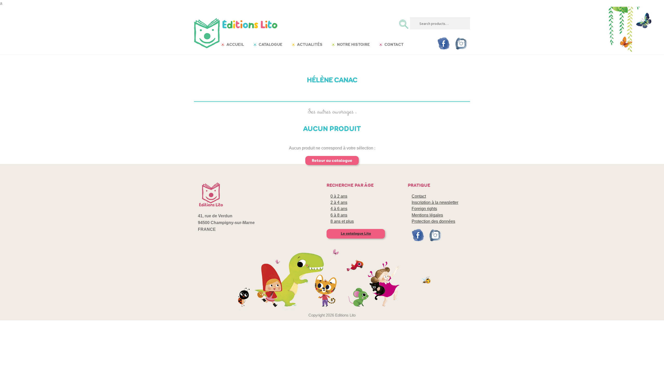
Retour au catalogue (332, 160)
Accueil (235, 44)
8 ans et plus (342, 221)
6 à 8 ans (338, 215)
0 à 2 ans (338, 196)
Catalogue (270, 44)
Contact (394, 44)
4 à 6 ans (338, 208)
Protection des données (433, 221)
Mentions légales (427, 215)
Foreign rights (424, 208)
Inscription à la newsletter (435, 202)
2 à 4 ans (338, 202)
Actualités (309, 44)
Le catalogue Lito (356, 233)
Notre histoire (353, 44)
